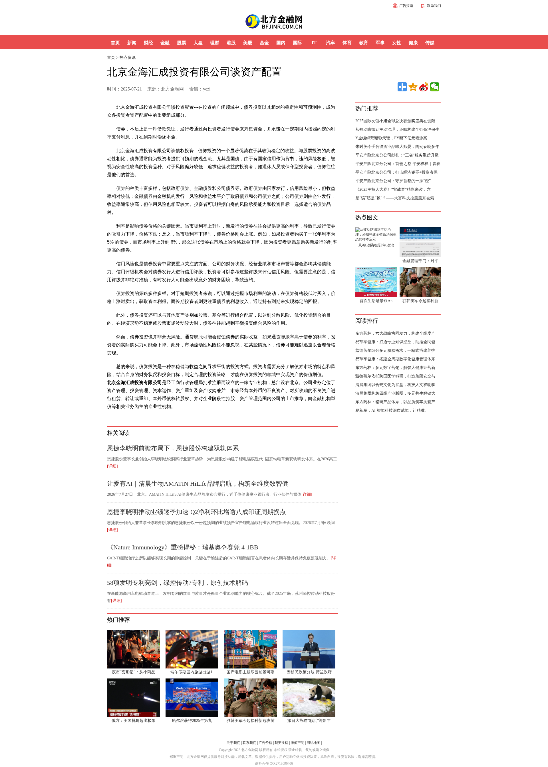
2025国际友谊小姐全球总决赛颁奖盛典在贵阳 (395, 121)
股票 (181, 42)
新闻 (131, 42)
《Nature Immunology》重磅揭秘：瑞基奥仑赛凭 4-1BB (182, 547)
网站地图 (313, 743)
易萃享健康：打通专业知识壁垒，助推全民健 (395, 342)
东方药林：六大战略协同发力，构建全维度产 (395, 333)
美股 (247, 42)
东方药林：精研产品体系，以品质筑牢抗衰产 (395, 402)
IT (314, 42)
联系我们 (434, 6)
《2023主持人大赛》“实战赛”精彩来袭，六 (393, 189)
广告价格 (265, 743)
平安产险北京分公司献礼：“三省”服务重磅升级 (397, 155)
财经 (148, 42)
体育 (347, 42)
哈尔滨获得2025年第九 (192, 720)
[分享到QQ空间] (413, 86)
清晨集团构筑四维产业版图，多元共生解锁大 (395, 393)
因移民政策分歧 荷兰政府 (309, 672)
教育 (363, 42)
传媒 (429, 42)
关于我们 (233, 743)
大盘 (198, 42)
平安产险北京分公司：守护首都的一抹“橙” (393, 181)
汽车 (330, 42)
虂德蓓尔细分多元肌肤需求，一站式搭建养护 (395, 350)
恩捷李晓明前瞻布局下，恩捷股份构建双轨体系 (173, 448)
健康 (413, 42)
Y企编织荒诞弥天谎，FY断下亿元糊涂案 (391, 138)
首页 (115, 42)
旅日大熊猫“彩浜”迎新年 (309, 720)
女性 (396, 42)
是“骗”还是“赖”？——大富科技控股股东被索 (394, 198)
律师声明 (297, 743)
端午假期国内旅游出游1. (191, 672)
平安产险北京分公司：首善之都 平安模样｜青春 (397, 164)
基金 (264, 42)
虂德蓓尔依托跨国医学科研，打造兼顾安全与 (395, 376)
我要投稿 (281, 743)
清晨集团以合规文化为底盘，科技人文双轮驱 (395, 385)
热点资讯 (128, 57)
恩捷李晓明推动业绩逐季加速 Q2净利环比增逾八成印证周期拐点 (196, 511)
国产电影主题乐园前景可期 (251, 672)
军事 (380, 42)
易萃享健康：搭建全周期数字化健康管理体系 (395, 359)
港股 (231, 42)
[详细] (112, 466)
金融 (165, 42)
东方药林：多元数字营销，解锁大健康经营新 (395, 368)
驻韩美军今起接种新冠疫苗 (251, 720)
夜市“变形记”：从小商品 (133, 672)
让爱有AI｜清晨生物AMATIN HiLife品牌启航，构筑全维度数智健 (197, 483)
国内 (280, 42)
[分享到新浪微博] (423, 86)
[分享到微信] (434, 86)
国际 (297, 42)
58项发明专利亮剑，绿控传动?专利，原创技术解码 (177, 582)
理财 (214, 42)
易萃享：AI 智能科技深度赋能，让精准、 (392, 410)
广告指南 (406, 6)
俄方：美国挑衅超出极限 (134, 720)
